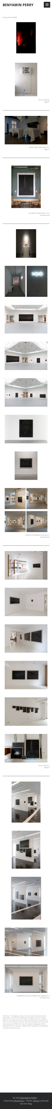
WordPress (19, 1100)
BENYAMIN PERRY (18, 5)
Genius (36, 1100)
